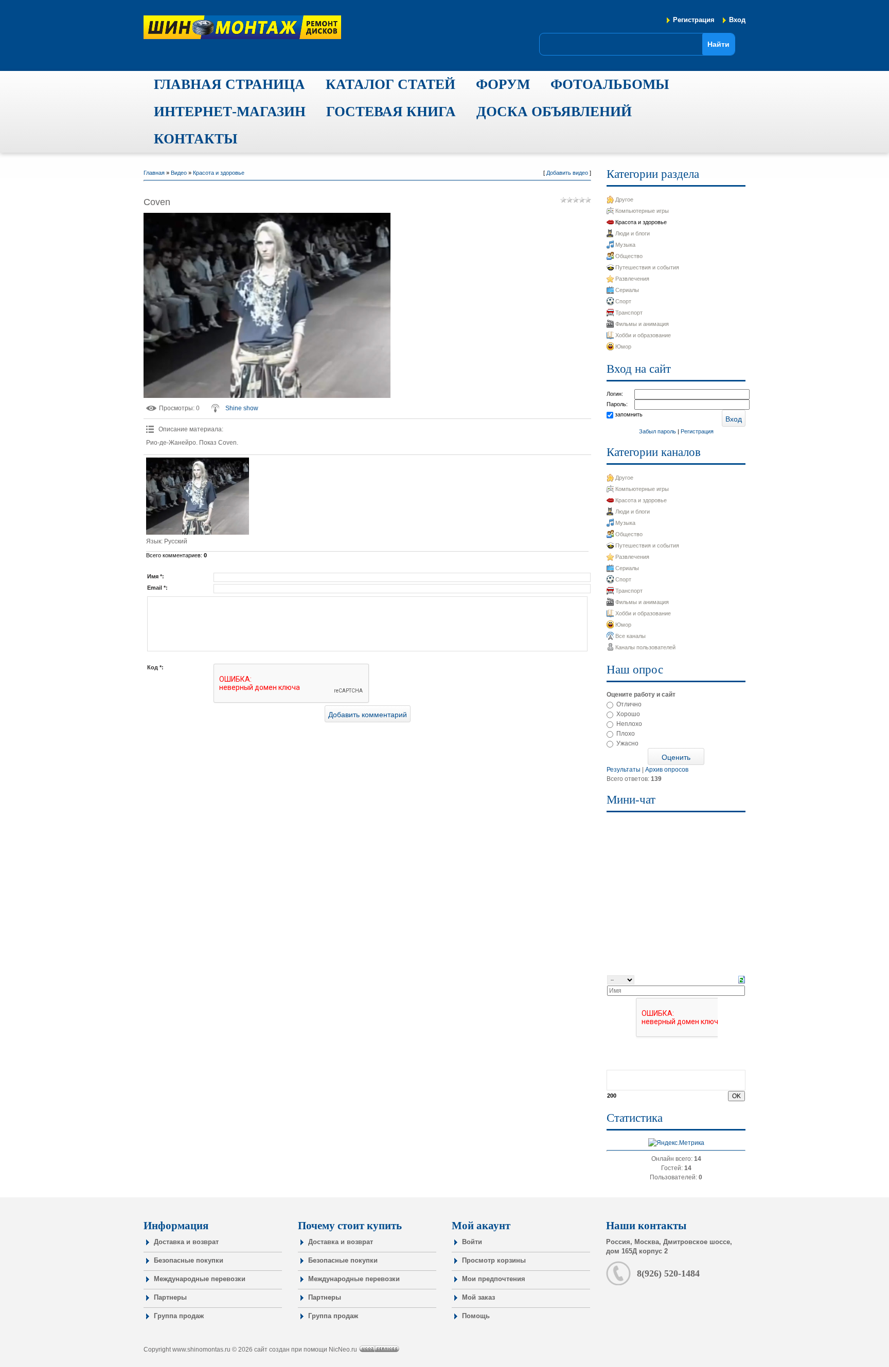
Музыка (625, 245)
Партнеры (170, 1297)
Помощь (476, 1316)
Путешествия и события (647, 267)
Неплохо (629, 723)
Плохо (625, 733)
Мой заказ (478, 1297)
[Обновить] (741, 979)
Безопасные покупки (188, 1260)
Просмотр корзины (494, 1260)
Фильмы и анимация (642, 324)
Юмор (623, 346)
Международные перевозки (199, 1279)
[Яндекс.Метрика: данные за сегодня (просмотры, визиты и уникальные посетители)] (676, 1142)
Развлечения (632, 279)
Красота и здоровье (218, 173)
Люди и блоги (632, 233)
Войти (472, 1242)
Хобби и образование (643, 335)
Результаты (624, 769)
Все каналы (630, 636)
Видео (179, 173)
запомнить (629, 414)
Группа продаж (179, 1316)
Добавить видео (567, 173)
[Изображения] (197, 496)
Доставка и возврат (186, 1242)
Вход (737, 20)
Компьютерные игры (642, 211)
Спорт (623, 301)
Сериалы (627, 290)
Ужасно (627, 743)
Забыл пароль (657, 431)
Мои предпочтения (493, 1279)
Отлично (629, 704)
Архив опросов (666, 769)
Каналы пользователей (645, 647)
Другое (624, 199)
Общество (629, 256)
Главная (154, 173)
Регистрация (694, 20)
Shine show (241, 408)
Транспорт (629, 312)
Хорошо (628, 714)
